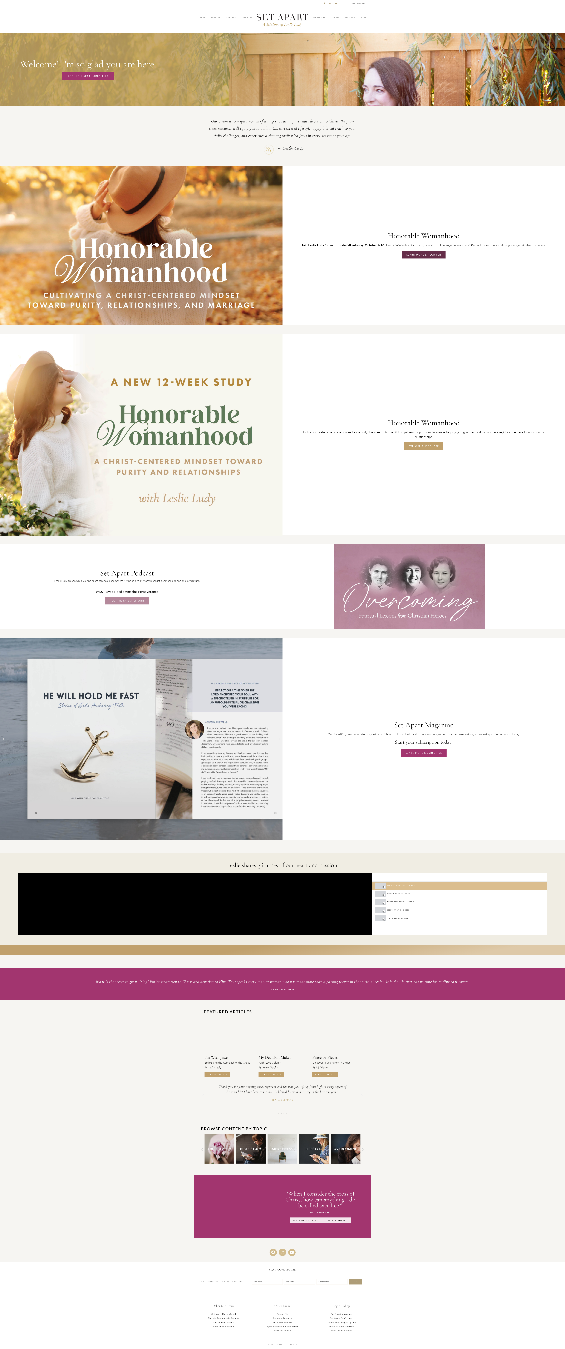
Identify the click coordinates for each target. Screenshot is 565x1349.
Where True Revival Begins (400, 902)
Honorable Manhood (224, 1326)
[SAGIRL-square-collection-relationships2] (345, 1163)
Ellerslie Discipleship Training (224, 1318)
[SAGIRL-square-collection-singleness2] (251, 1163)
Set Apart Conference (341, 1318)
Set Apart (282, 20)
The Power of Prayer (397, 918)
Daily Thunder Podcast (224, 1322)
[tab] (459, 886)
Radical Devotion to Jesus (401, 886)
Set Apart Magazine (341, 1314)
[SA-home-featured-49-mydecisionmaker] (283, 1035)
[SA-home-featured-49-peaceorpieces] (336, 1035)
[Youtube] (292, 1252)
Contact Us (282, 1314)
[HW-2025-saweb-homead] (141, 534)
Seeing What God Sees (398, 910)
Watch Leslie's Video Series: (282, 949)
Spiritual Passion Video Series (282, 1326)
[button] (3, 739)
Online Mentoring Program (341, 1322)
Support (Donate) (282, 1318)
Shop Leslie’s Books (341, 1330)
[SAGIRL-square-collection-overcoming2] (314, 1163)
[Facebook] (273, 1252)
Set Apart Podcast (282, 1322)
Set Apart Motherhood (223, 1314)
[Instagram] (282, 1252)
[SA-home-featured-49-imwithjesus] (229, 1035)
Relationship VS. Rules (398, 894)
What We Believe (282, 1330)
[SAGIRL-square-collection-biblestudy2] (219, 1163)
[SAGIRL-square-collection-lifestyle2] (282, 1163)
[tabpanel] (195, 904)
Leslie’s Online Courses (341, 1326)
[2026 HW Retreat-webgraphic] (141, 324)
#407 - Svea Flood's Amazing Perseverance (127, 592)
